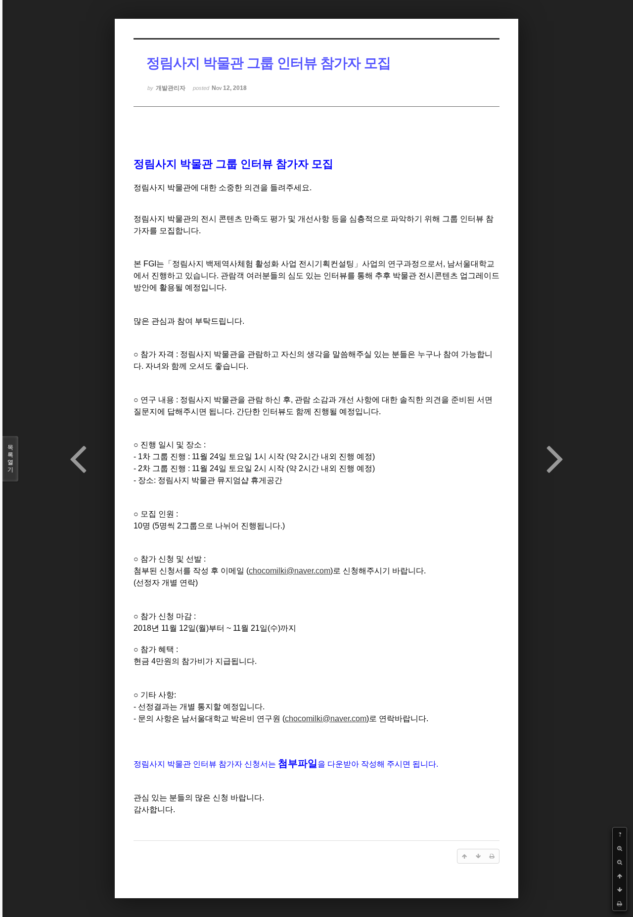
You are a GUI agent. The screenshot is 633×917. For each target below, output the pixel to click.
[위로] (620, 876)
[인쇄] (620, 904)
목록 (10, 458)
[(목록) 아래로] (620, 890)
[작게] (620, 862)
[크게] (620, 848)
